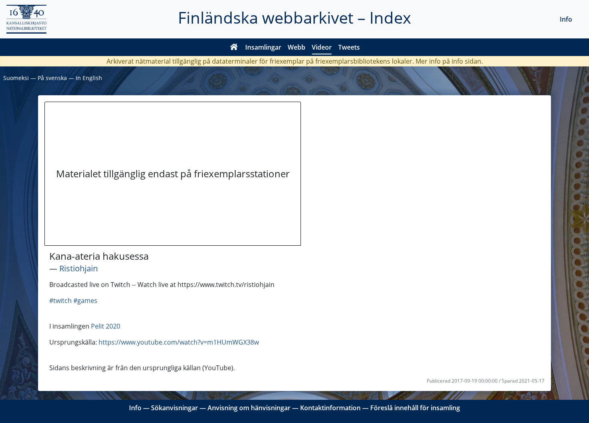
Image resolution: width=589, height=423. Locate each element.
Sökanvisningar (174, 407)
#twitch (60, 300)
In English (89, 78)
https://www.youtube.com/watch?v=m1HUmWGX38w (179, 342)
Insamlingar (263, 47)
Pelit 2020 (105, 326)
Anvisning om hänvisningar (249, 407)
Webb (296, 47)
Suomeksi (16, 78)
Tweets (349, 47)
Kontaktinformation (330, 407)
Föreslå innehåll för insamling (415, 407)
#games (85, 300)
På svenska (52, 78)
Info (566, 19)
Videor (322, 47)
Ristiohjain (78, 268)
